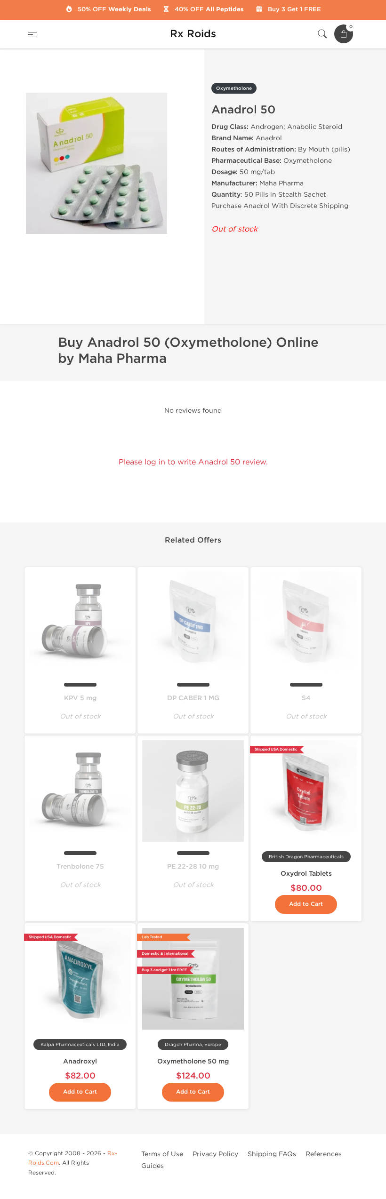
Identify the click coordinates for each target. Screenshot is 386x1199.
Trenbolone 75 (80, 867)
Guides (152, 1166)
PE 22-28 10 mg (193, 867)
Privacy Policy (215, 1154)
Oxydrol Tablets (306, 874)
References (324, 1154)
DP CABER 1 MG (193, 698)
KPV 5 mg (80, 698)
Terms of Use (162, 1154)
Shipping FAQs (272, 1154)
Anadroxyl (80, 1061)
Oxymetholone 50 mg (193, 1061)
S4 (306, 698)
